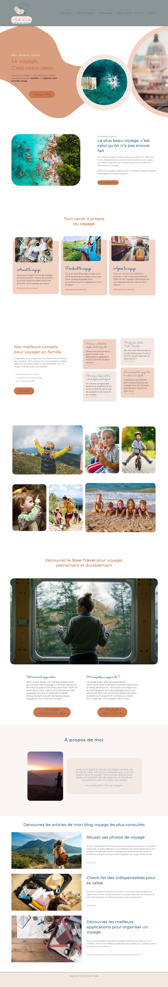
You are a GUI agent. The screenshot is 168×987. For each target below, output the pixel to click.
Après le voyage (106, 13)
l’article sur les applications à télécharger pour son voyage (115, 954)
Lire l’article (91, 862)
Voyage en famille (123, 13)
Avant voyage (65, 13)
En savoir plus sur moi (108, 182)
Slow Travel (139, 13)
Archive (151, 13)
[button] (72, 13)
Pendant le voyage (85, 13)
